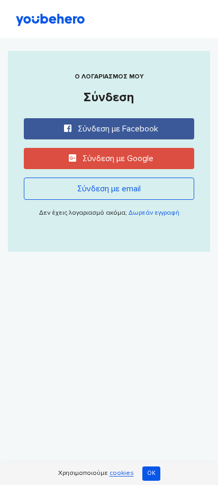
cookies (122, 474)
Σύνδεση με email (109, 188)
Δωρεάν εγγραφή (154, 213)
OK (151, 473)
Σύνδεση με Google (116, 158)
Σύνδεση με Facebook (117, 129)
